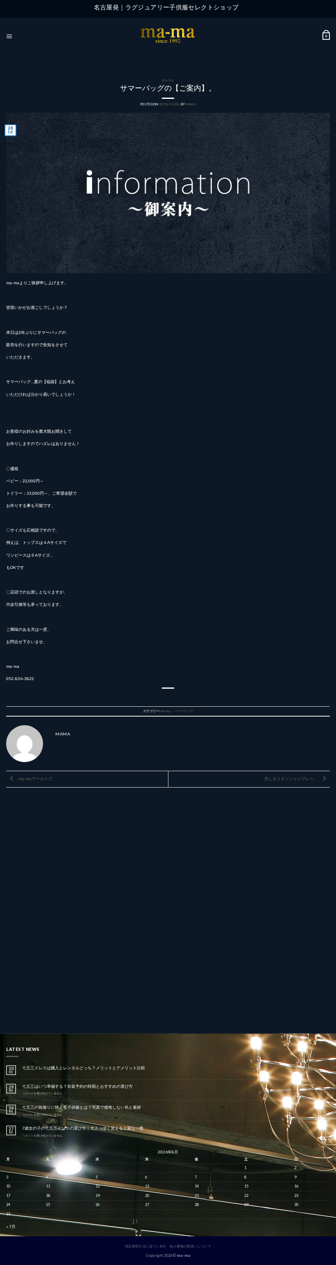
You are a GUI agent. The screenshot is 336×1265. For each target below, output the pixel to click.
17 (8, 1195)
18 (48, 1195)
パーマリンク (183, 711)
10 (8, 1186)
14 (197, 1186)
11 (48, 1186)
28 (197, 1204)
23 (296, 1195)
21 (197, 1195)
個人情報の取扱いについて (190, 1246)
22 (246, 1195)
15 (246, 1186)
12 (97, 1186)
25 (48, 1204)
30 (296, 1204)
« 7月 (11, 1226)
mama (191, 104)
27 (147, 1204)
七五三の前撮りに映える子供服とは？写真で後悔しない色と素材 (81, 1107)
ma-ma (168, 80)
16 (296, 1186)
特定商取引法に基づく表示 (145, 1246)
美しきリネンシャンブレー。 (291, 778)
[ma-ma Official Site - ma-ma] (168, 36)
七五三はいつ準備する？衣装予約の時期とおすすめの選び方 (77, 1086)
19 (97, 1195)
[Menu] (9, 36)
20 (147, 1195)
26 (97, 1204)
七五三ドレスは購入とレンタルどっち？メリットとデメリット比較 (83, 1067)
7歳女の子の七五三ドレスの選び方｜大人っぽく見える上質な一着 (82, 1128)
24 (8, 1204)
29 (246, 1204)
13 (147, 1186)
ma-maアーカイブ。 (37, 778)
